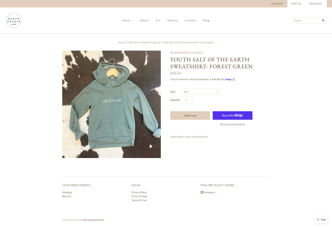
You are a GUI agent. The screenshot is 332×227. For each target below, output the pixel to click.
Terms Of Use (139, 200)
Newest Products (150, 42)
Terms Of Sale (139, 196)
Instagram (209, 192)
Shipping (67, 192)
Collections (133, 42)
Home (121, 42)
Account (277, 3)
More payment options (232, 124)
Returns (66, 196)
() (296, 3)
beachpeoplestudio (186, 52)
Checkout (315, 3)
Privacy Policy (139, 192)
